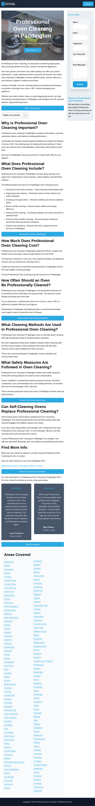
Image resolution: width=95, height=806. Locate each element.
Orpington (38, 776)
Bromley (7, 747)
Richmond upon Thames (14, 762)
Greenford (38, 561)
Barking (37, 717)
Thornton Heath (40, 624)
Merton (7, 773)
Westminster (9, 595)
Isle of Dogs (9, 777)
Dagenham (38, 769)
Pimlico (7, 599)
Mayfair (14, 466)
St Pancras (8, 603)
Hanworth (38, 713)
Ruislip (36, 731)
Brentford (8, 721)
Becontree (38, 757)
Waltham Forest (40, 631)
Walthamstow (39, 643)
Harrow (37, 580)
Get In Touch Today (32, 108)
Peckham (8, 688)
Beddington (38, 672)
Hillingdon (38, 728)
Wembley (8, 703)
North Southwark (11, 618)
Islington (7, 632)
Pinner (36, 680)
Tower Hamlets (10, 718)
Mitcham (37, 568)
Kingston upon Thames (43, 661)
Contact (88, 4)
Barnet (36, 635)
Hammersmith (10, 610)
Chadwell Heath (40, 765)
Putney (7, 655)
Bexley (36, 772)
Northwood (38, 735)
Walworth (8, 651)
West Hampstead (11, 606)
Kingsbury (8, 706)
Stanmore (38, 654)
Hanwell (7, 766)
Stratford (37, 565)
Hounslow (38, 620)
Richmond (8, 755)
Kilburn (32, 466)
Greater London (40, 646)
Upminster (38, 791)
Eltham (36, 709)
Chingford (38, 702)
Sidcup (36, 746)
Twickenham (39, 576)
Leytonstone (39, 617)
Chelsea (39, 466)
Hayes (36, 691)
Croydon (37, 676)
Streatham (8, 725)
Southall (37, 609)
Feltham (37, 724)
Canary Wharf (10, 751)
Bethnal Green (10, 684)
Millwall (7, 758)
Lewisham (38, 583)
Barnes (7, 658)
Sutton (36, 706)
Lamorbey (38, 754)
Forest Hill (8, 781)
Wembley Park (10, 710)
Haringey (8, 699)
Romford (37, 780)
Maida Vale (6, 466)
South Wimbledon (11, 769)
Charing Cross (10, 588)
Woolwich (38, 683)
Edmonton (38, 639)
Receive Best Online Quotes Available (33, 318)
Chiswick (8, 643)
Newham (37, 657)
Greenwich (8, 784)
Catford (37, 598)
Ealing (7, 744)
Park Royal (8, 666)
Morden (37, 572)
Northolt (37, 613)
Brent (6, 669)
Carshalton (38, 687)
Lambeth (7, 673)
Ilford (36, 720)
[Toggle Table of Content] (24, 116)
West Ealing (9, 740)
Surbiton (37, 668)
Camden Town (10, 580)
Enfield (36, 698)
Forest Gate (38, 628)
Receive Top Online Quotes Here (33, 400)
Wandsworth (9, 647)
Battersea (8, 614)
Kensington (23, 466)
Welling (37, 743)
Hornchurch (38, 787)
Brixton (7, 677)
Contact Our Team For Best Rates (32, 234)
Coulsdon (38, 761)
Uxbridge (37, 750)
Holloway (8, 636)
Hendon (7, 681)
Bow (6, 729)
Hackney (7, 692)
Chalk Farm (9, 592)
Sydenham (38, 587)
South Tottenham (11, 714)
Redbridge (38, 694)
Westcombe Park (41, 605)
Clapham (8, 640)
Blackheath (38, 591)
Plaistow (37, 602)
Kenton (7, 788)
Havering (37, 783)
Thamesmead (39, 739)
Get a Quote (31, 50)
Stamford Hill (9, 695)
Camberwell (9, 662)
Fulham (7, 625)
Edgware (37, 594)
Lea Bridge (8, 732)
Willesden (8, 621)
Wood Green (9, 736)
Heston (37, 650)
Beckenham (38, 665)
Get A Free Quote (32, 544)
